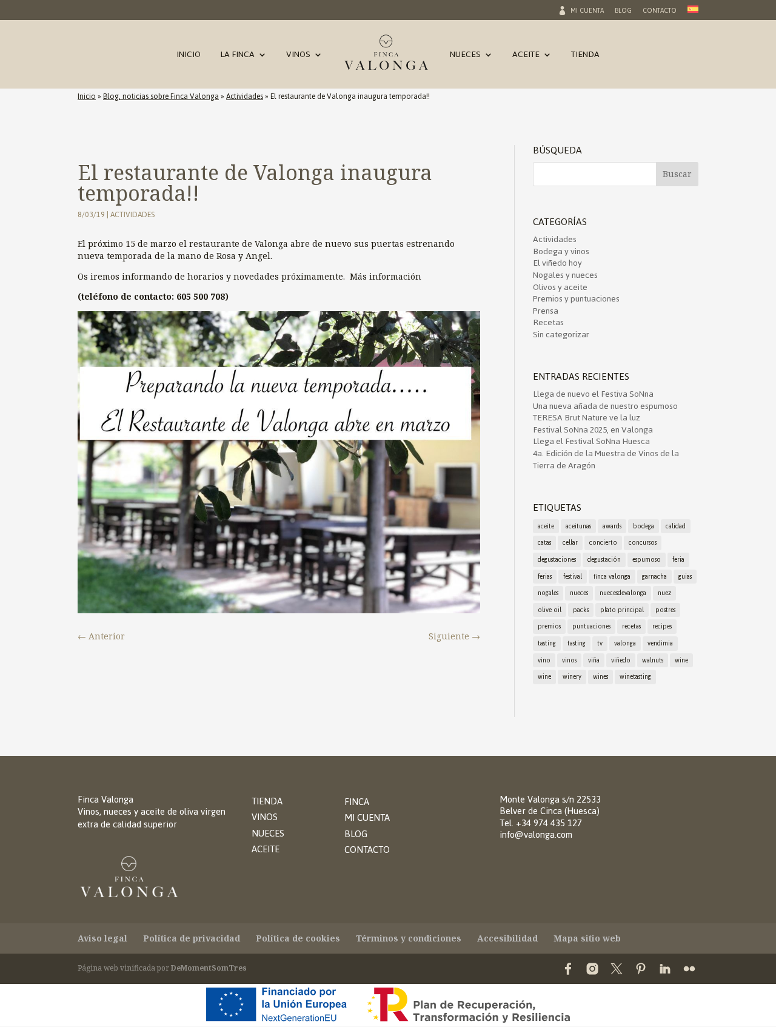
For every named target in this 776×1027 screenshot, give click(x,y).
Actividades (244, 96)
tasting (547, 643)
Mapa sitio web (587, 938)
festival (572, 576)
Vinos (298, 56)
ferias (545, 576)
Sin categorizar (561, 334)
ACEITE (265, 849)
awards (612, 526)
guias (685, 576)
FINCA (356, 801)
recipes (662, 626)
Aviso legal (102, 938)
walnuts (652, 660)
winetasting (635, 676)
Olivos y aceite (560, 287)
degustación (604, 559)
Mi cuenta (587, 12)
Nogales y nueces (565, 275)
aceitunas (578, 526)
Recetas (548, 322)
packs (581, 610)
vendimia (660, 643)
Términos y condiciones (408, 938)
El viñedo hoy (557, 263)
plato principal (622, 610)
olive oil (549, 610)
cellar (570, 542)
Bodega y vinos (561, 251)
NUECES (268, 833)
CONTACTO (367, 849)
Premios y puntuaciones (576, 299)
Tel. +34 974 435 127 (541, 823)
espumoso (646, 559)
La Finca (237, 56)
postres (665, 610)
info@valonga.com (536, 834)
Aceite (526, 56)
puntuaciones (591, 626)
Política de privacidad (191, 938)
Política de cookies (298, 938)
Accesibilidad (507, 938)
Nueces (465, 56)
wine (681, 660)
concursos (643, 542)
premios (549, 626)
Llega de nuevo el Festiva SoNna (593, 394)
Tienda (585, 56)
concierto (603, 542)
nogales (548, 593)
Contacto (660, 12)
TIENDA (267, 801)
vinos (569, 660)
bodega (643, 526)
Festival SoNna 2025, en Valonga (593, 430)
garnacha (654, 576)
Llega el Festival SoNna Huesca (591, 441)
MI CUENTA (367, 817)
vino (544, 660)
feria (678, 559)
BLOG (355, 834)
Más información (385, 276)
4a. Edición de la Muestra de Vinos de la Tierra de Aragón (606, 459)
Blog (623, 12)
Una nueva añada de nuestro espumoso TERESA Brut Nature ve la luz (605, 412)
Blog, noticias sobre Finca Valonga (161, 96)
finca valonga (612, 576)
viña (594, 660)
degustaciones (557, 559)
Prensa (545, 311)
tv (600, 643)
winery (572, 676)
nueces (579, 593)
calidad (676, 526)
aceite (546, 526)
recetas (631, 626)
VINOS (265, 817)
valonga (625, 643)
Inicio (188, 56)
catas (544, 542)
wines (600, 676)
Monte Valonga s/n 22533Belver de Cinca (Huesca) (550, 805)
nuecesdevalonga (623, 593)
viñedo (620, 660)
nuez (664, 593)
